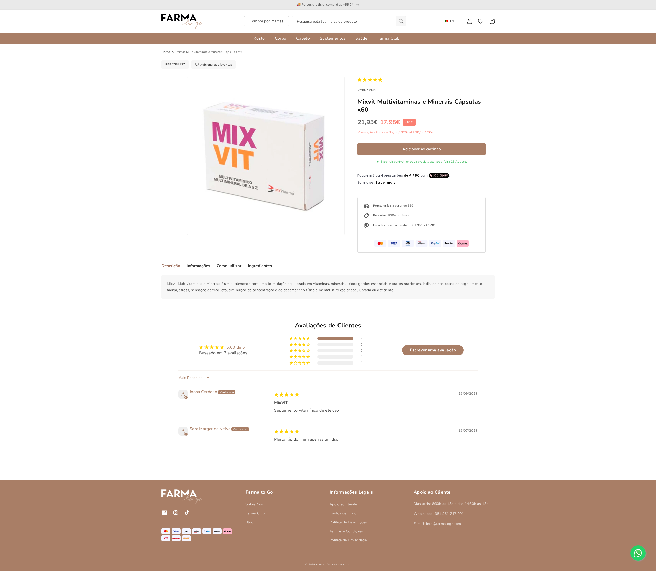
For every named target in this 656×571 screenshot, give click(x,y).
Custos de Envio (343, 513)
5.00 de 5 (235, 347)
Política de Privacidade (348, 540)
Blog (249, 522)
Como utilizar (229, 266)
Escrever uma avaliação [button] (433, 350)
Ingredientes (260, 266)
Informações (198, 266)
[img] (286, 395)
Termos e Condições (346, 531)
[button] (480, 21)
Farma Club (255, 513)
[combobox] (349, 21)
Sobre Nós (254, 504)
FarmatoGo (323, 564)
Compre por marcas (266, 21)
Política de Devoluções (348, 522)
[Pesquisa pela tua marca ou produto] (401, 21)
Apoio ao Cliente (343, 504)
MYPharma (366, 90)
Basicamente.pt (341, 564)
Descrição (170, 266)
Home (165, 52)
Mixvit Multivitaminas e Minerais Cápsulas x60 (210, 52)
